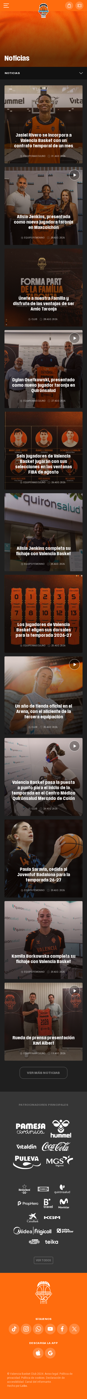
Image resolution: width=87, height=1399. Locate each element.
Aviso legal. (52, 1373)
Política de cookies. (33, 1377)
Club (34, 319)
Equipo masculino (34, 156)
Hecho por (17, 1385)
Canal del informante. (38, 1381)
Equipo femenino (34, 237)
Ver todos (43, 1260)
